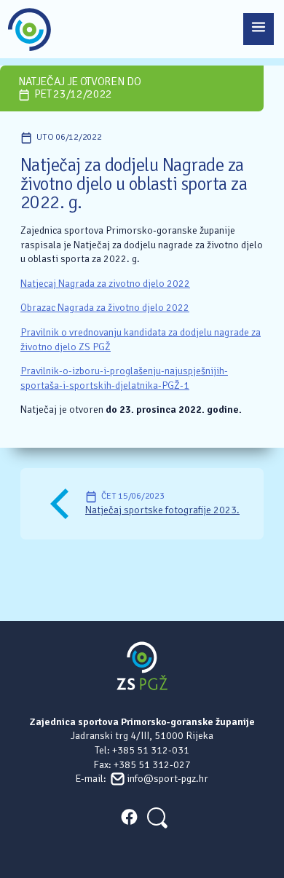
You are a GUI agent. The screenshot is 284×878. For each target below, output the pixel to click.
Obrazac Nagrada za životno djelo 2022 (104, 307)
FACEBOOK (129, 817)
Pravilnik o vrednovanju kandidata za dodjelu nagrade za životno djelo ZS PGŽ (140, 339)
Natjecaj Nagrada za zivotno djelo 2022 (105, 283)
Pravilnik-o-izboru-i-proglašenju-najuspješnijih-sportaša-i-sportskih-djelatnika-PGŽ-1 (124, 378)
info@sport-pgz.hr (167, 778)
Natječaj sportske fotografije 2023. (162, 510)
